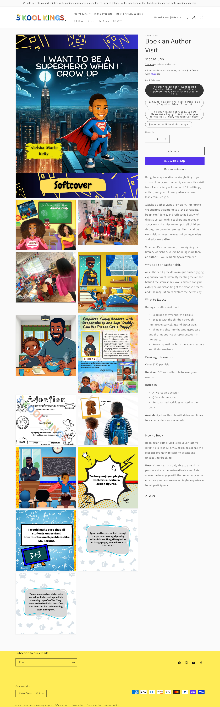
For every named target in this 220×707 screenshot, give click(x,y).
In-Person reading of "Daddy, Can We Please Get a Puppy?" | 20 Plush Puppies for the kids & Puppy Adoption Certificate (174, 114)
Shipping (149, 64)
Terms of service (94, 705)
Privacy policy (77, 705)
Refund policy (61, 705)
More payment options (174, 169)
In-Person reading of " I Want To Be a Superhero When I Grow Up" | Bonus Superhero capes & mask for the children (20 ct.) (174, 90)
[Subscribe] (73, 662)
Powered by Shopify (43, 705)
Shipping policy (111, 705)
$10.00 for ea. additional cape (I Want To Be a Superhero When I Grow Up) (174, 103)
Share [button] (152, 495)
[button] (82, 13)
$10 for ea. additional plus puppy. (169, 124)
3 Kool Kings (28, 705)
